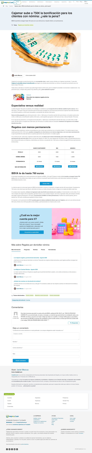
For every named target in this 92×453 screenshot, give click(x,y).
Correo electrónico (18, 348)
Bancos (37, 403)
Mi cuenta (86, 2)
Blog (81, 1)
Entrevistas (10, 406)
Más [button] (70, 2)
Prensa (43, 249)
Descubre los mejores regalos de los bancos (37, 98)
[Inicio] (3, 6)
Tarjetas (9, 403)
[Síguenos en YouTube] (14, 449)
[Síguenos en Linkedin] (17, 449)
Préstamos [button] (48, 2)
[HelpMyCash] (7, 3)
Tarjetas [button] (56, 2)
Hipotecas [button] (40, 2)
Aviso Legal (72, 418)
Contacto (81, 433)
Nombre (15, 341)
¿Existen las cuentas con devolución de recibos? (27, 281)
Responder (75, 323)
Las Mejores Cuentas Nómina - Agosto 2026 (26, 269)
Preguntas (27, 249)
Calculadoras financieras (57, 418)
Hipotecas (37, 400)
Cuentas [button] (24, 2)
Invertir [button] (64, 2)
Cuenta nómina (29, 295)
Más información (16, 249)
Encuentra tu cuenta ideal (32, 232)
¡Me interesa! (39, 166)
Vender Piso (66, 400)
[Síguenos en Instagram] (12, 449)
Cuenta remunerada (54, 295)
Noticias (35, 249)
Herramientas (52, 249)
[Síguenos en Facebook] (7, 449)
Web (14, 354)
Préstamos (65, 398)
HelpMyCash (15, 375)
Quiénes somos (37, 418)
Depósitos (37, 398)
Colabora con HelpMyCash (39, 421)
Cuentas (11, 6)
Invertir (9, 400)
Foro (77, 1)
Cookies (72, 421)
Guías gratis (54, 419)
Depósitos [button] (32, 2)
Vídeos (53, 421)
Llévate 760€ (46, 183)
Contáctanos (36, 419)
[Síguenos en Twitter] (9, 449)
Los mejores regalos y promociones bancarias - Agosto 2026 (30, 257)
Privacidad (72, 419)
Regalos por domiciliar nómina (25, 25)
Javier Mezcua (22, 369)
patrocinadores (24, 444)
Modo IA (17, 2)
